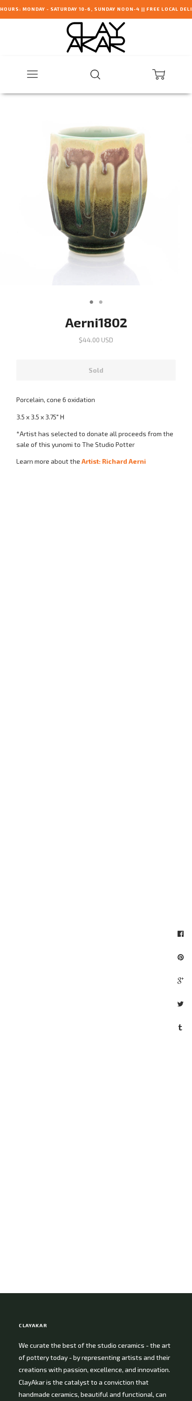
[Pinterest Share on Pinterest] (181, 957)
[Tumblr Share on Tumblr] (181, 1027)
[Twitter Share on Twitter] (181, 1003)
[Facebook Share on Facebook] (181, 933)
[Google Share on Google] (181, 980)
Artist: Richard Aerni (114, 461)
